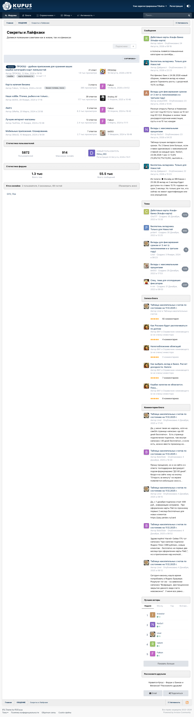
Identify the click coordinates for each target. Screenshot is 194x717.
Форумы (12, 15)
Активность (86, 15)
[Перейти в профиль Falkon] (102, 86)
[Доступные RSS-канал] (187, 702)
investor (161, 613)
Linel (153, 254)
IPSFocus (19, 710)
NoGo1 (160, 134)
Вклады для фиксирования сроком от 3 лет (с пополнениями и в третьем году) (169, 94)
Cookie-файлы (65, 712)
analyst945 (162, 101)
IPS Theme (7, 710)
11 (159, 626)
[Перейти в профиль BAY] (146, 327)
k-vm (153, 286)
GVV (9, 194)
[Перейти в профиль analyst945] (146, 93)
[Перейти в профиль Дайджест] (146, 62)
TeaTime (16, 123)
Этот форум (177, 15)
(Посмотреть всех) (128, 186)
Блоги (28, 15)
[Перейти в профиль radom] (146, 38)
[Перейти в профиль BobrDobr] (146, 452)
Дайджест (162, 67)
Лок (14, 194)
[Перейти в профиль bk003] (102, 133)
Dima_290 (102, 154)
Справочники (46, 15)
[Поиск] (189, 15)
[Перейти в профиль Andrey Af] (102, 98)
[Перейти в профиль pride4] (146, 227)
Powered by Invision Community (177, 712)
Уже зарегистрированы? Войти (149, 6)
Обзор (66, 15)
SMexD (15, 134)
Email (154, 693)
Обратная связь (49, 712)
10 (159, 636)
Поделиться (177, 693)
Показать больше (166, 663)
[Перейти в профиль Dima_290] (91, 153)
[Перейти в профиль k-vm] (146, 281)
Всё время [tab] (184, 606)
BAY (159, 331)
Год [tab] (172, 606)
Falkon (15, 88)
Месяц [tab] (160, 606)
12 (159, 617)
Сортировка (129, 58)
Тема (4, 712)
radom (160, 43)
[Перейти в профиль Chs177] (146, 211)
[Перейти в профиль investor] (152, 614)
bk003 (15, 100)
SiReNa (15, 111)
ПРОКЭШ (16, 73)
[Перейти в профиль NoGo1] (146, 129)
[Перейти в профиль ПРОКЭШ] (102, 71)
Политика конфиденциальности (25, 712)
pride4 (154, 232)
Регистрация (176, 6)
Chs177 (154, 216)
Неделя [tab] (147, 606)
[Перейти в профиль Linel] (146, 243)
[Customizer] (188, 6)
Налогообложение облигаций (166, 346)
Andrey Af (112, 96)
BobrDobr (161, 457)
